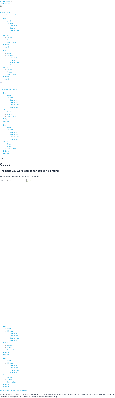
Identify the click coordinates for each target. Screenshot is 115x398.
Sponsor (9, 40)
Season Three (15, 30)
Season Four (14, 33)
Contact (6, 47)
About (9, 21)
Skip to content (5, 1)
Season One (14, 26)
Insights (6, 45)
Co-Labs (9, 37)
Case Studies (11, 42)
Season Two (14, 28)
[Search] (28, 181)
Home (5, 19)
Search (2, 180)
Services (6, 35)
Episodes (10, 23)
